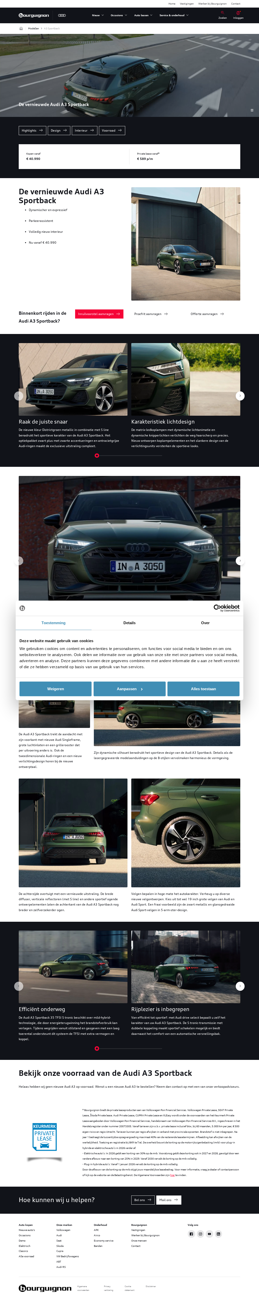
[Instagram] (200, 1234)
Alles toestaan (203, 689)
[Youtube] (209, 1234)
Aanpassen (127, 689)
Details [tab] (129, 623)
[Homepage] (21, 28)
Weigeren (55, 689)
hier (172, 1175)
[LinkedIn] (218, 1234)
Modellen (33, 28)
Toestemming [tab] (53, 623)
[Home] (34, 15)
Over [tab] (205, 623)
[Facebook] (191, 1234)
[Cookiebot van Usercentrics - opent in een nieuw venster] (217, 608)
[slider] (97, 455)
